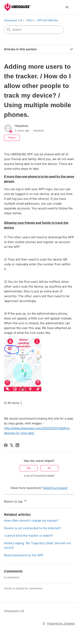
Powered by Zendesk (61, 623)
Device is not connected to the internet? (32, 528)
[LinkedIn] (17, 445)
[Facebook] (6, 445)
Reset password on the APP (23, 555)
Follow (12, 137)
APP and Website (47, 20)
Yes (29, 467)
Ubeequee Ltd (13, 20)
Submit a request (55, 488)
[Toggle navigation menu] (67, 7)
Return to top (13, 501)
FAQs (29, 20)
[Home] (17, 7)
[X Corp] (11, 445)
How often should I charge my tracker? (31, 520)
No (49, 467)
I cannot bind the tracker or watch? (28, 535)
